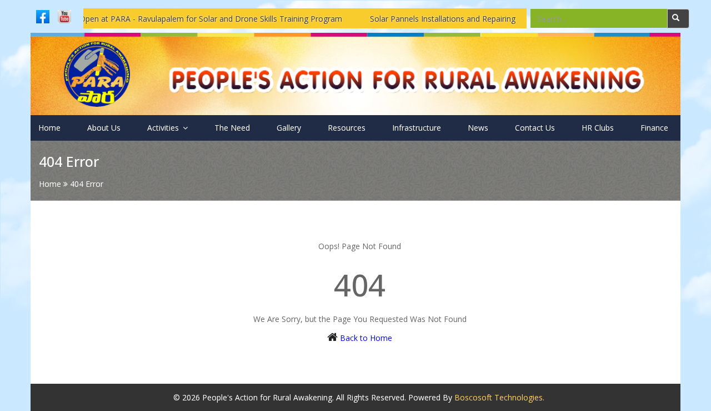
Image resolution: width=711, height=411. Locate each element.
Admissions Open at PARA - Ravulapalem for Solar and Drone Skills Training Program (175, 18)
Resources (346, 127)
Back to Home (366, 338)
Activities (164, 127)
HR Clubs (598, 127)
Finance (654, 127)
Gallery (289, 127)
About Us (104, 127)
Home (49, 127)
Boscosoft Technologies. (499, 397)
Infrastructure (416, 127)
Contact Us (535, 127)
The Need (232, 127)
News (478, 127)
